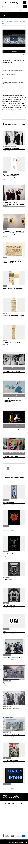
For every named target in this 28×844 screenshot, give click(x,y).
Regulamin (6, 822)
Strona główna (5, 21)
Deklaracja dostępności (8, 819)
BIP (4, 813)
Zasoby (10, 21)
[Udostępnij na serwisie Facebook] (11, 62)
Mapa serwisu (6, 810)
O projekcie (6, 816)
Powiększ (14, 51)
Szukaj (24, 6)
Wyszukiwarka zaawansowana (13, 10)
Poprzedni (6, 54)
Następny (22, 54)
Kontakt (5, 825)
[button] (14, 38)
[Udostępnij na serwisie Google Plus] (8, 62)
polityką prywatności (18, 842)
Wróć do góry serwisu (8, 828)
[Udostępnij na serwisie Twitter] (10, 62)
